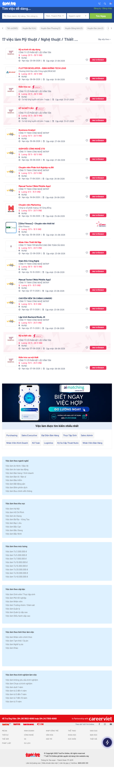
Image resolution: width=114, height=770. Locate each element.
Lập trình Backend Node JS (32, 317)
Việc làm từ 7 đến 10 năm (16, 698)
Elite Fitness (24, 226)
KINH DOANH (29, 731)
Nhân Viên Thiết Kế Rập (30, 242)
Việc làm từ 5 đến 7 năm (16, 694)
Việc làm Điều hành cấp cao (18, 616)
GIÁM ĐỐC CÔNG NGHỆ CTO (32, 148)
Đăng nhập (107, 8)
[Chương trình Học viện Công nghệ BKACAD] (11, 72)
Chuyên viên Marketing (30, 204)
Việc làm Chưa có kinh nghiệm (19, 683)
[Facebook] (99, 724)
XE (25, 739)
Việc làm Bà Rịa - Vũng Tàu (17, 519)
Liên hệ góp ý (64, 763)
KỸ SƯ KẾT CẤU (26, 108)
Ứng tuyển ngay (98, 60)
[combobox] (23, 16)
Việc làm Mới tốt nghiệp (16, 598)
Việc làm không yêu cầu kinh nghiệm (22, 680)
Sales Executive (29, 435)
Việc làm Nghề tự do (14, 644)
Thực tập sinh (70, 435)
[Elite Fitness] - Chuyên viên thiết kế (36, 223)
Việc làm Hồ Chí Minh (15, 512)
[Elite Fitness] (11, 227)
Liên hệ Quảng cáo (33, 763)
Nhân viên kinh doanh (17, 442)
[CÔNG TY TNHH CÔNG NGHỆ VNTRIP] (11, 134)
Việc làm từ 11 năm (14, 701)
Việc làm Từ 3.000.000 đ (16, 551)
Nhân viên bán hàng (92, 442)
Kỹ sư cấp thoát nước (68, 442)
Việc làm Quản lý (13, 608)
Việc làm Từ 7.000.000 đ (16, 558)
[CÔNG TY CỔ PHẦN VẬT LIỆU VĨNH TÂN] (11, 53)
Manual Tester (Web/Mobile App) (35, 186)
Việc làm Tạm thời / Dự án (17, 640)
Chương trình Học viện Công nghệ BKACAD (37, 71)
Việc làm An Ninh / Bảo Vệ (17, 465)
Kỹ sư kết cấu (25, 335)
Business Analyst (27, 130)
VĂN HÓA (49, 735)
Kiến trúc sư (24, 86)
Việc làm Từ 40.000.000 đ (17, 576)
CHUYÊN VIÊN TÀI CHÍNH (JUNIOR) (35, 298)
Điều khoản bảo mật (50, 763)
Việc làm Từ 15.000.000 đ (16, 566)
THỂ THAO (72, 731)
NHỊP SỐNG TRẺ (52, 731)
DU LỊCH (27, 743)
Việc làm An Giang (14, 516)
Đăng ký (97, 8)
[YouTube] (111, 724)
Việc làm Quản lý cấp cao (17, 612)
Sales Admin (87, 435)
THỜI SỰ (5, 735)
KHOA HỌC (72, 735)
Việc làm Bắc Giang (14, 530)
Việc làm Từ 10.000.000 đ (16, 562)
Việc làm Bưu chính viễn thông (19, 491)
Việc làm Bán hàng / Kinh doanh (20, 473)
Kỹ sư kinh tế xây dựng (29, 49)
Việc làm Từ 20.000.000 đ (17, 569)
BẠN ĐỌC (93, 735)
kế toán (36, 442)
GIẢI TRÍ (49, 739)
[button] (105, 3)
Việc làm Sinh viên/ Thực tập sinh (20, 594)
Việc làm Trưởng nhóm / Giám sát (20, 605)
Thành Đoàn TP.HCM (65, 760)
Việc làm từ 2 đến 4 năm (16, 690)
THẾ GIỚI (5, 739)
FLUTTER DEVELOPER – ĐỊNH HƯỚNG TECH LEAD (42, 68)
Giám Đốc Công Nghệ (29, 260)
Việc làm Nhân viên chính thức (19, 637)
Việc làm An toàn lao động (17, 469)
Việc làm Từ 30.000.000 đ (17, 573)
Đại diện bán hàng (50, 435)
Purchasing (11, 435)
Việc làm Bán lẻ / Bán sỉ (16, 476)
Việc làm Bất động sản (15, 483)
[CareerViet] (100, 718)
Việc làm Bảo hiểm (14, 480)
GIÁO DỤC (93, 731)
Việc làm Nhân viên (14, 601)
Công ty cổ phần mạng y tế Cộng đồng (35, 208)
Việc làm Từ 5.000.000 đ (16, 555)
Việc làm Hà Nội (13, 508)
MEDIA (4, 731)
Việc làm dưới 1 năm (14, 687)
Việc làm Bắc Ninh (14, 533)
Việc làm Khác (12, 648)
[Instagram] (105, 724)
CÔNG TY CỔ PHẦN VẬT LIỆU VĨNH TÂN (35, 52)
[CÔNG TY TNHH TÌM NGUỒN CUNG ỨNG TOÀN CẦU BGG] (11, 246)
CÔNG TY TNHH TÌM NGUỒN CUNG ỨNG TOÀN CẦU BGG (42, 245)
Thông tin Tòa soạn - (49, 760)
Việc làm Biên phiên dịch (16, 487)
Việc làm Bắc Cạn (13, 526)
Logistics (48, 442)
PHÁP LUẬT (6, 743)
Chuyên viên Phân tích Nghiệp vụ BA (36, 167)
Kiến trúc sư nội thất (28, 357)
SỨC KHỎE (72, 739)
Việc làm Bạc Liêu (14, 523)
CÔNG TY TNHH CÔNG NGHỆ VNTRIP (34, 133)
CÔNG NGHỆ (29, 735)
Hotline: (79, 763)
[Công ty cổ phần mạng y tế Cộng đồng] (11, 208)
